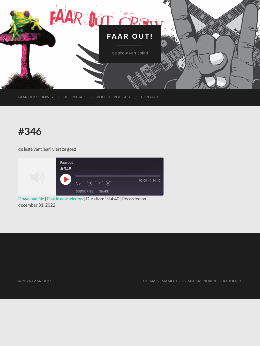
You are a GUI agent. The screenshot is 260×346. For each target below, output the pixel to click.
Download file (31, 198)
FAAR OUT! (130, 36)
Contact (150, 97)
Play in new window (65, 198)
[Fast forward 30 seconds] (110, 183)
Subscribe (84, 191)
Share (104, 191)
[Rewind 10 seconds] (89, 183)
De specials (75, 97)
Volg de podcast (114, 97)
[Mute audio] (80, 183)
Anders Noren (202, 281)
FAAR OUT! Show (34, 97)
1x (99, 183)
